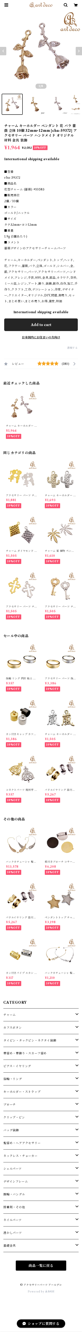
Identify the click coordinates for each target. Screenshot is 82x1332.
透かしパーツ (12, 1233)
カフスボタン (12, 1028)
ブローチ (9, 1104)
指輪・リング (12, 1079)
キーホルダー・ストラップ (22, 1092)
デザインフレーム (15, 1181)
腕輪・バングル (14, 1194)
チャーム (9, 1015)
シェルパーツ (12, 1169)
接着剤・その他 (14, 1207)
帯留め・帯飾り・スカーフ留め (25, 1053)
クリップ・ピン (14, 1117)
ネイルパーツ (12, 1220)
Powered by (36, 1291)
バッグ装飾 (11, 1130)
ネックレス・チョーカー (20, 1156)
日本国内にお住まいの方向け (41, 337)
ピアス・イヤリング (17, 1066)
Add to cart (41, 325)
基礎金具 (9, 1246)
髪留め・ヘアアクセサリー (22, 1143)
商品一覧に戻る (41, 1265)
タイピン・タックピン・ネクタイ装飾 (29, 1040)
